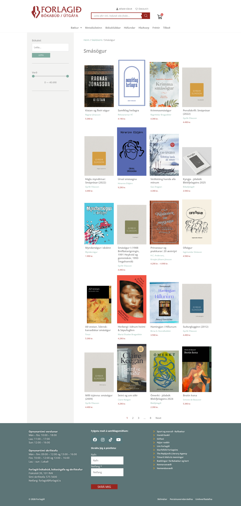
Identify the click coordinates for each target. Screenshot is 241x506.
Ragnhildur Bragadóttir (161, 114)
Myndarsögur (91, 252)
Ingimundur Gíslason (192, 252)
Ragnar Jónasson (92, 114)
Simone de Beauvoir (192, 399)
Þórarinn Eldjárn (125, 183)
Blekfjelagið (156, 403)
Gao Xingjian (156, 186)
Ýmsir (87, 334)
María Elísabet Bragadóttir (130, 334)
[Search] (146, 15)
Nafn (93, 454)
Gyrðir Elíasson (190, 118)
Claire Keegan (124, 399)
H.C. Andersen (157, 255)
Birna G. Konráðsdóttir (161, 331)
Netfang (96, 466)
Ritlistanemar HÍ (125, 114)
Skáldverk (96, 40)
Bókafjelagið (188, 186)
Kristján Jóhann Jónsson (161, 259)
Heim (86, 40)
